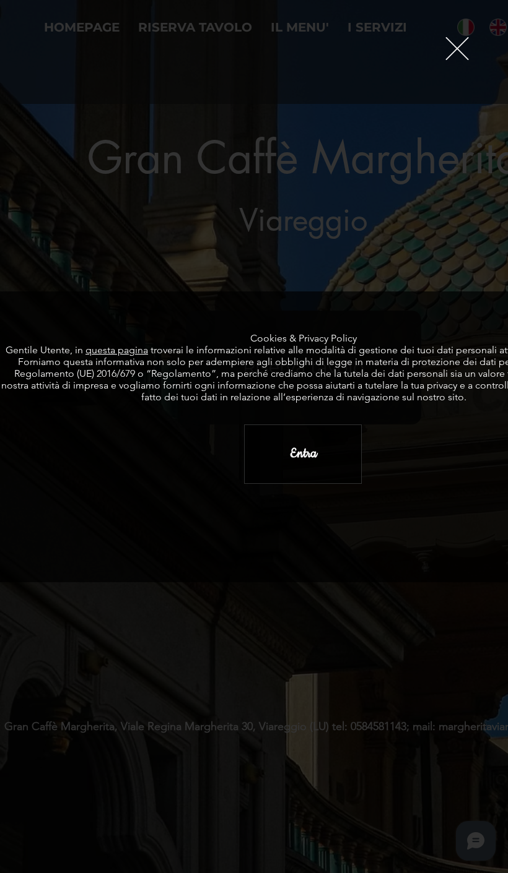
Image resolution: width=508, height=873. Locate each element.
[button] (457, 48)
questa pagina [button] (116, 350)
